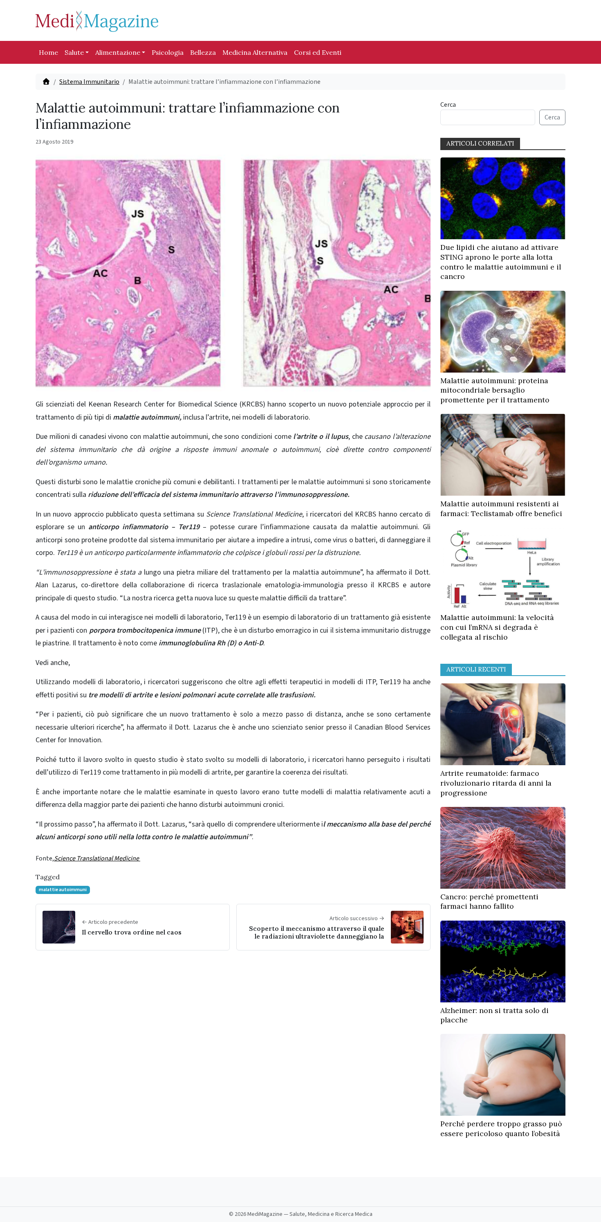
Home (48, 52)
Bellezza (203, 52)
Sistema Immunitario (89, 81)
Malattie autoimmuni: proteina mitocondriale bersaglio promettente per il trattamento (494, 390)
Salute (74, 52)
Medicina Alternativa (254, 52)
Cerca (448, 104)
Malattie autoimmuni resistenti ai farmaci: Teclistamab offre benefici (501, 508)
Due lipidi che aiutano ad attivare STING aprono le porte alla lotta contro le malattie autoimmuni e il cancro (500, 262)
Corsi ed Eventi (317, 52)
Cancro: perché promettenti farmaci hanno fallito (489, 901)
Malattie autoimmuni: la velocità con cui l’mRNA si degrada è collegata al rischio (497, 627)
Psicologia (168, 52)
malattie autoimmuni (63, 889)
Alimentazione (117, 52)
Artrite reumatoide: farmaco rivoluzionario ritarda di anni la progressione (496, 782)
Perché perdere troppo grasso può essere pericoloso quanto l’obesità (501, 1128)
